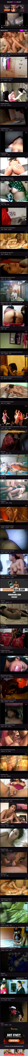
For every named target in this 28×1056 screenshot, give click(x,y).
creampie (3, 825)
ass (4, 875)
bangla (10, 502)
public (2, 428)
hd (6, 751)
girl (1, 80)
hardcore (3, 179)
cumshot (7, 179)
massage (8, 403)
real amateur (11, 651)
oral (5, 279)
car (10, 602)
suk (8, 204)
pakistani (6, 1024)
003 (5, 328)
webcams (9, 105)
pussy (2, 279)
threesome (12, 701)
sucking (2, 925)
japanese (6, 353)
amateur (9, 229)
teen (10, 353)
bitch (6, 726)
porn (5, 105)
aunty (9, 55)
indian (5, 55)
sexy (2, 105)
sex (2, 378)
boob (2, 204)
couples (11, 527)
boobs (2, 726)
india (11, 850)
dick (10, 925)
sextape (7, 850)
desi (5, 204)
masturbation (3, 154)
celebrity (2, 850)
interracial (6, 254)
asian (2, 254)
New (26, 30)
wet (9, 552)
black (2, 701)
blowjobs (12, 825)
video (2, 1024)
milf (2, 776)
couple (12, 577)
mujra (10, 1024)
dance (6, 428)
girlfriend (5, 378)
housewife (3, 577)
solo (5, 776)
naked (10, 80)
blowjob (12, 179)
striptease (5, 80)
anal (2, 229)
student (6, 950)
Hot (22, 30)
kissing (10, 378)
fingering (7, 602)
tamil (2, 55)
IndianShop (14, 2)
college (2, 950)
